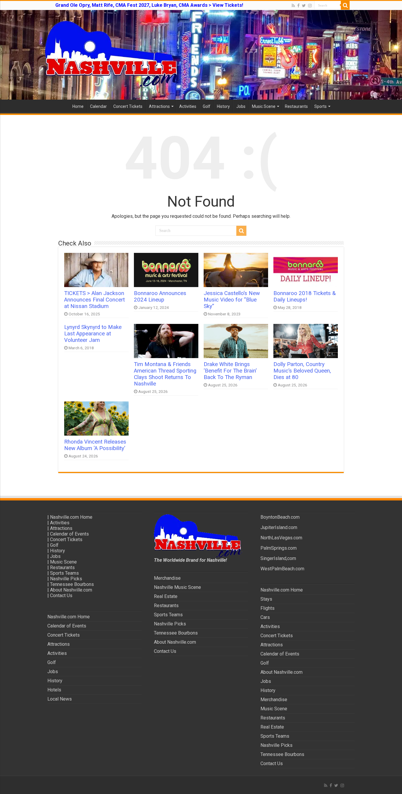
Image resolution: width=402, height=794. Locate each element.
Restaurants (296, 106)
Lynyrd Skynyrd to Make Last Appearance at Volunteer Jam (93, 333)
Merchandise (167, 578)
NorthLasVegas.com (281, 538)
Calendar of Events (69, 534)
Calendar (98, 106)
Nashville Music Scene (177, 587)
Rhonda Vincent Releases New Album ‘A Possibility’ (95, 445)
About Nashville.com (71, 590)
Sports (320, 106)
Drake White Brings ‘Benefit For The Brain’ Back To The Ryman (230, 370)
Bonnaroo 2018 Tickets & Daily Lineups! (304, 296)
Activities (187, 106)
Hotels (54, 690)
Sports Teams (64, 573)
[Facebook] (298, 5)
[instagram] (310, 5)
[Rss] (293, 5)
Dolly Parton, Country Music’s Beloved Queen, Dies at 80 (302, 370)
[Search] (345, 5)
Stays (266, 599)
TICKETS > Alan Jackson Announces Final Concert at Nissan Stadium (94, 299)
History (223, 106)
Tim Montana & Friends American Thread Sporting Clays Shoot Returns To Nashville (165, 374)
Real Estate (165, 596)
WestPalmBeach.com (282, 568)
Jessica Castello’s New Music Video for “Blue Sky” (232, 299)
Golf (206, 106)
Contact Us (61, 595)
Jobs (240, 106)
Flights (267, 608)
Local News (59, 699)
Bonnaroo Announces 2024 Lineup (160, 296)
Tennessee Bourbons (72, 584)
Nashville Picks (66, 579)
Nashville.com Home (71, 517)
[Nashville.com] (201, 55)
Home (78, 106)
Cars (265, 617)
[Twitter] (303, 5)
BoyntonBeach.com (280, 517)
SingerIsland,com (278, 558)
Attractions (159, 106)
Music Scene (263, 106)
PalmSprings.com (278, 548)
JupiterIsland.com (278, 527)
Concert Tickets (127, 106)
